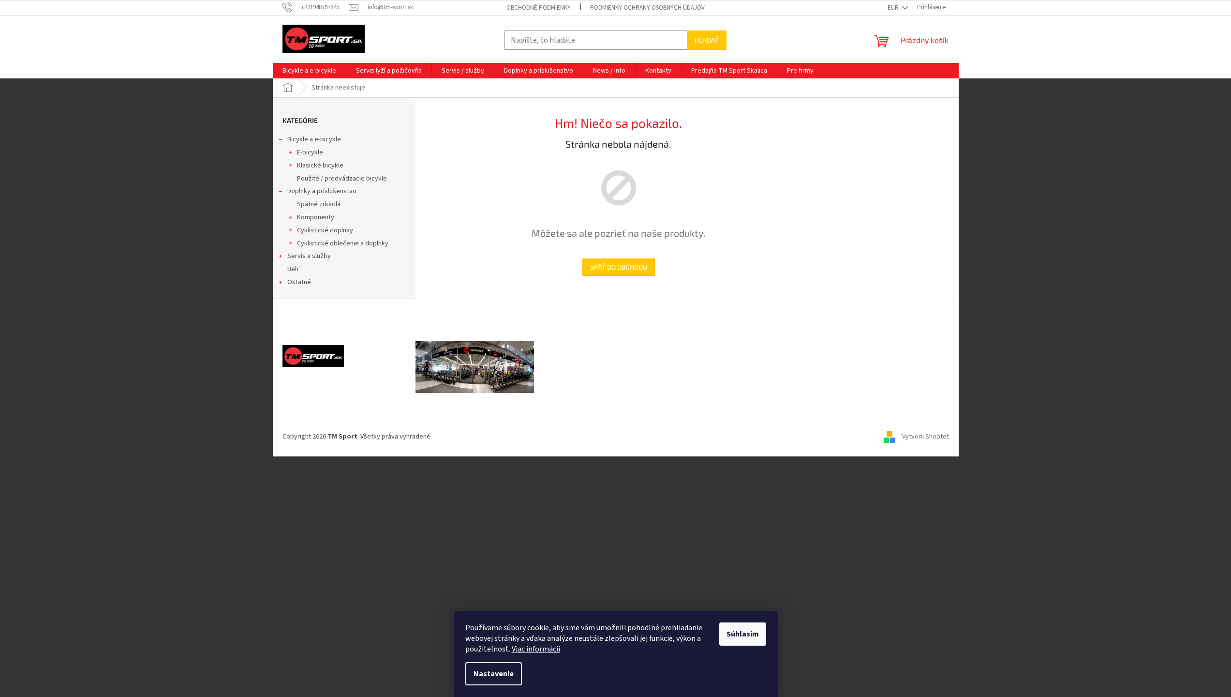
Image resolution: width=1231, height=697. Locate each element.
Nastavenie (494, 673)
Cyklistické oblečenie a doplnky (342, 243)
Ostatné (299, 282)
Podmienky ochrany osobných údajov (647, 7)
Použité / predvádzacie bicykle (342, 178)
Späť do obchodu (618, 267)
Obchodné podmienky (538, 7)
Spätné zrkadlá (319, 204)
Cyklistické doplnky (325, 230)
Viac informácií (536, 649)
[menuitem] (309, 70)
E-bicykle (310, 152)
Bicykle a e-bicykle (314, 139)
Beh (292, 269)
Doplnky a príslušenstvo (321, 191)
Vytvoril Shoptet (925, 436)
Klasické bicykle (320, 165)
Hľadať (707, 40)
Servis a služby (309, 256)
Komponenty (315, 217)
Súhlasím (743, 634)
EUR (894, 7)
